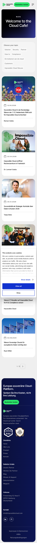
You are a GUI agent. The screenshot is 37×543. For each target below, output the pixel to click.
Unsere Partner (8, 468)
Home (5, 444)
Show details (25, 280)
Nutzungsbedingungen (18, 538)
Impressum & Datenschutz (18, 531)
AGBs (18, 534)
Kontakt (6, 457)
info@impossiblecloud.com (13, 513)
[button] (33, 4)
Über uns (6, 447)
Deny (18, 293)
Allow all (18, 286)
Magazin (6, 484)
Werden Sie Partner (10, 471)
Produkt (6, 450)
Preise (5, 453)
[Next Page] (22, 366)
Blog (5, 474)
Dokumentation (8, 480)
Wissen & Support (10, 477)
